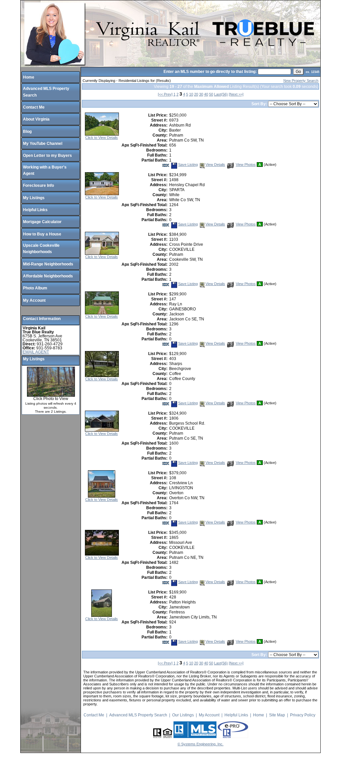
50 (211, 94)
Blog (27, 131)
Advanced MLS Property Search (138, 715)
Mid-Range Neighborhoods (48, 264)
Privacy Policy (302, 715)
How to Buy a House (42, 234)
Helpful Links (35, 209)
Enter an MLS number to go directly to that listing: (210, 71)
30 (201, 94)
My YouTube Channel (42, 143)
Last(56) (221, 94)
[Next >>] (236, 94)
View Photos (245, 165)
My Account (34, 300)
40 (206, 94)
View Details (215, 165)
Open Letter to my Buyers (47, 155)
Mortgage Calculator (42, 221)
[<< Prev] (165, 94)
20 (196, 94)
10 (191, 94)
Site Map (277, 715)
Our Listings (183, 715)
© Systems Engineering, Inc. (200, 744)
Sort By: (259, 104)
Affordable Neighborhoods (48, 276)
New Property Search (300, 81)
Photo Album (35, 288)
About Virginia (36, 119)
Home (28, 77)
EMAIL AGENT (36, 352)
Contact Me (34, 107)
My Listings (34, 197)
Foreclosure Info (38, 185)
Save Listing (188, 165)
